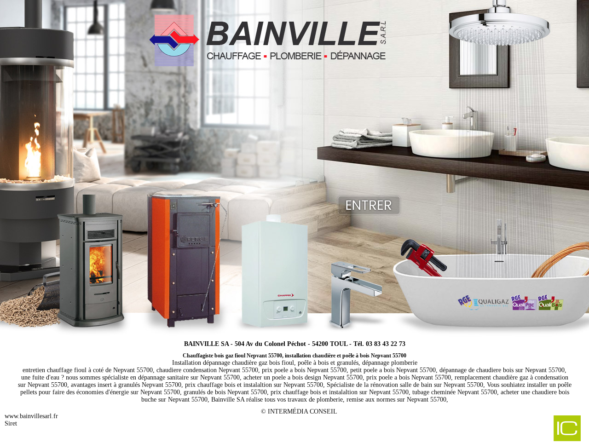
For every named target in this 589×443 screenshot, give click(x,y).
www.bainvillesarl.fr (31, 416)
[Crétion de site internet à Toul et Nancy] (519, 429)
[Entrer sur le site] (294, 165)
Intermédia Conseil (302, 411)
